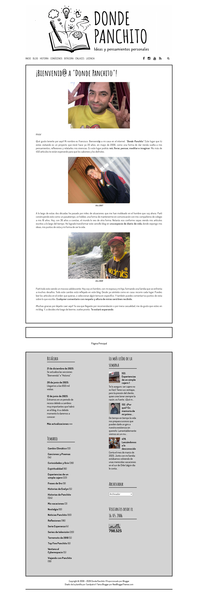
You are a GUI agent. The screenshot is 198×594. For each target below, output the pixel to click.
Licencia (90, 58)
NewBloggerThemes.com (123, 584)
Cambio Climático (57, 448)
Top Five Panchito (57, 543)
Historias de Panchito (59, 494)
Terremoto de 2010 (58, 537)
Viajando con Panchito (60, 558)
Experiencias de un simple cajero (58, 476)
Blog (35, 58)
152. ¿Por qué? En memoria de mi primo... (128, 409)
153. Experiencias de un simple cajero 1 (129, 378)
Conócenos (56, 58)
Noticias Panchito (57, 514)
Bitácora (69, 58)
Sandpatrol (91, 584)
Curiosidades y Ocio (58, 462)
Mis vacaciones (56, 503)
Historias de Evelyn (58, 488)
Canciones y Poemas (59, 454)
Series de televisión (58, 532)
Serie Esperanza (56, 526)
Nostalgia (53, 509)
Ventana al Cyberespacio (55, 550)
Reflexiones (54, 520)
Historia (44, 58)
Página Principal (99, 343)
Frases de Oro (55, 483)
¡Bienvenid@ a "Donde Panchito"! (76, 73)
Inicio (28, 58)
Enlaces (79, 58)
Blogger (126, 581)
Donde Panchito (98, 581)
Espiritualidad (55, 468)
